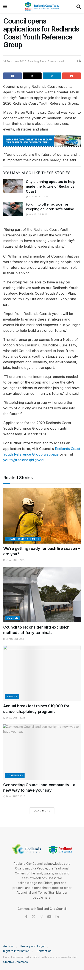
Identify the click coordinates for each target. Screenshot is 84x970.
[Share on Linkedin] (52, 75)
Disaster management (23, 539)
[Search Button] (78, 6)
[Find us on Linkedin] (57, 916)
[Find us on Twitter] (34, 916)
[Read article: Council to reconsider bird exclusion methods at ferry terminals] (42, 594)
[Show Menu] (5, 6)
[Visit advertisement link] (42, 141)
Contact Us (43, 951)
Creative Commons (15, 962)
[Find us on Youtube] (49, 916)
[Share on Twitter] (32, 75)
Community (15, 775)
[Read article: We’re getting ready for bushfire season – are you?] (42, 516)
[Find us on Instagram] (41, 916)
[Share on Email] (71, 75)
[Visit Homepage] (42, 6)
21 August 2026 (15, 639)
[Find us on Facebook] (26, 916)
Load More (42, 810)
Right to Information (16, 951)
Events (12, 696)
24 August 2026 (15, 560)
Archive (8, 946)
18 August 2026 (37, 214)
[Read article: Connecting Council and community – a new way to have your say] (42, 752)
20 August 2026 (38, 196)
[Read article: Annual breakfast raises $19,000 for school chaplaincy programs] (42, 673)
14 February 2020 (14, 61)
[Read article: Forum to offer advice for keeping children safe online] (13, 209)
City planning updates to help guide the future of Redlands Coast (50, 186)
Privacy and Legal (32, 946)
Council (12, 617)
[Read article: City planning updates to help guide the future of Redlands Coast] (13, 186)
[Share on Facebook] (12, 75)
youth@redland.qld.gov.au (24, 460)
